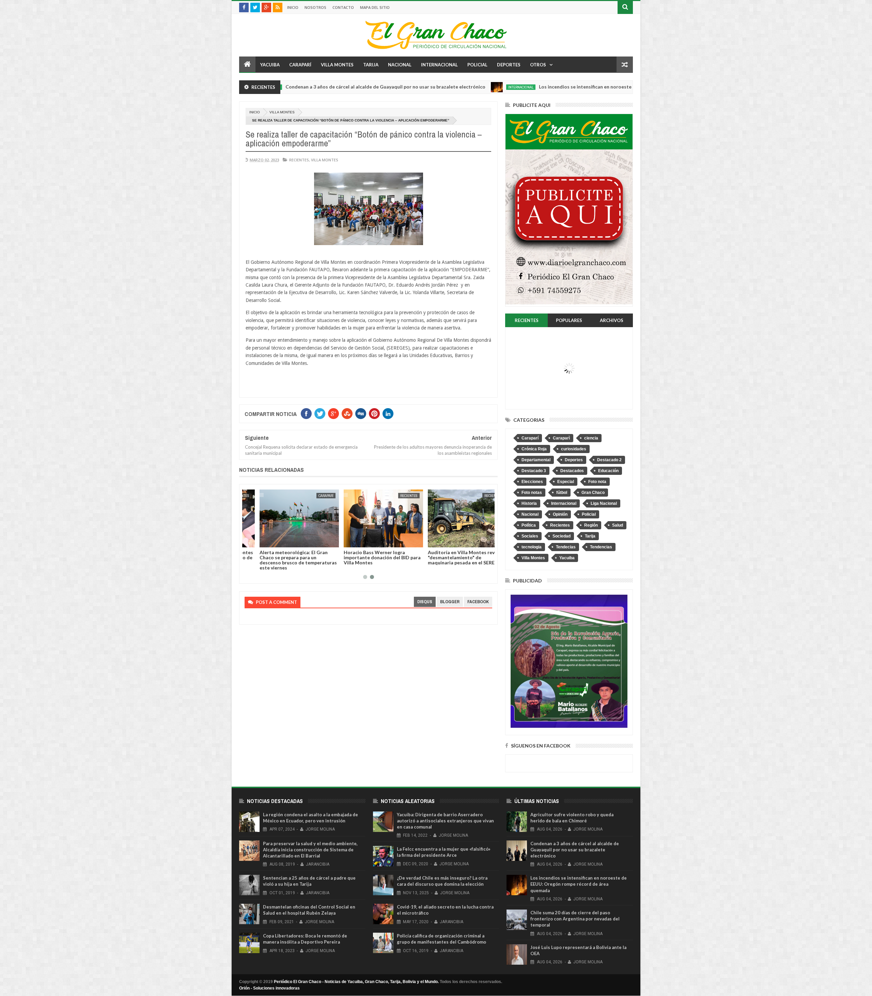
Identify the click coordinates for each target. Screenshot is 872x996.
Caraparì (561, 438)
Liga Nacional (604, 503)
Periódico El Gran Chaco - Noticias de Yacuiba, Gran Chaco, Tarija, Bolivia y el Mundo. (356, 981)
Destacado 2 (609, 459)
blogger (450, 602)
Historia (529, 503)
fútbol (561, 492)
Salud (617, 525)
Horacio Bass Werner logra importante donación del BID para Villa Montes (367, 557)
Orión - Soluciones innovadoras (269, 988)
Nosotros (315, 7)
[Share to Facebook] (251, 541)
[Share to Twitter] (258, 541)
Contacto (343, 7)
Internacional (439, 64)
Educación (608, 470)
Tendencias (601, 547)
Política (528, 525)
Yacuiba (270, 64)
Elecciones (532, 481)
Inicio (292, 7)
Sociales (529, 536)
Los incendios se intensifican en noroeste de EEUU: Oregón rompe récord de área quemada (578, 87)
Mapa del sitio (375, 7)
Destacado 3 (533, 470)
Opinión (560, 514)
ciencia (591, 438)
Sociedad (561, 536)
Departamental (535, 459)
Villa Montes (337, 64)
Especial (565, 481)
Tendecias (566, 547)
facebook (478, 602)
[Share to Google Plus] (266, 541)
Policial (477, 64)
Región (591, 525)
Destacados (572, 470)
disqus (424, 602)
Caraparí (300, 64)
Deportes (508, 64)
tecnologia (531, 547)
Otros (538, 64)
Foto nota (597, 481)
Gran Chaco (593, 492)
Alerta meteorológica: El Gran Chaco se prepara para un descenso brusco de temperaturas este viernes (283, 560)
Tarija (370, 64)
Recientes (299, 159)
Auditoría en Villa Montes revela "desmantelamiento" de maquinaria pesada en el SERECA (449, 557)
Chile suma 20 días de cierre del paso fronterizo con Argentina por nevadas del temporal (575, 919)
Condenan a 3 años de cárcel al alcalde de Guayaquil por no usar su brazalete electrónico (323, 87)
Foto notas (531, 492)
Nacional (399, 64)
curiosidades (573, 449)
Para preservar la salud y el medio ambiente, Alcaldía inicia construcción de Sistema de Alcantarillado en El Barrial (310, 849)
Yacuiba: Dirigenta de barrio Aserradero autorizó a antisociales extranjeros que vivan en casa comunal (445, 821)
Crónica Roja (534, 449)
